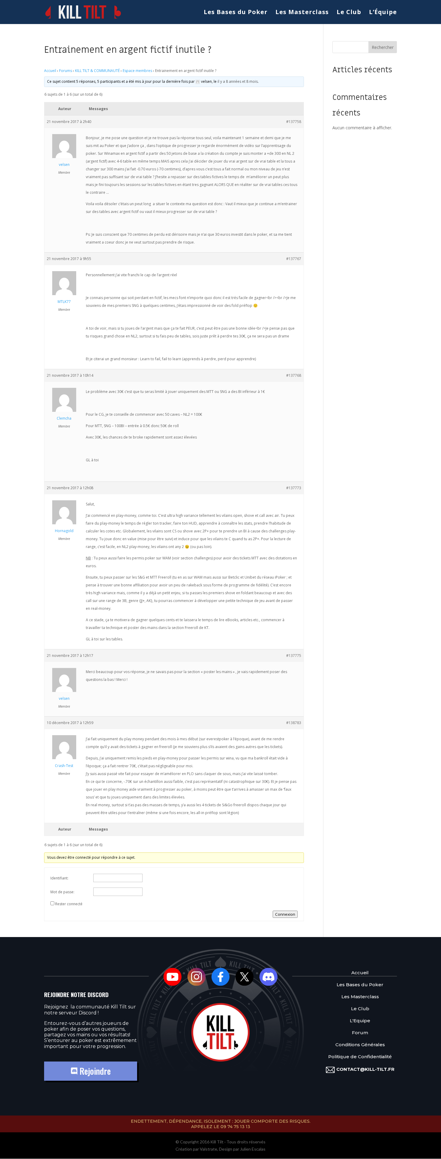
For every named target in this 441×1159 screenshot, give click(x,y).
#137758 (293, 121)
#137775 (293, 655)
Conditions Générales (360, 1044)
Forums (65, 70)
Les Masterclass (302, 13)
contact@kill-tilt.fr (365, 1069)
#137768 (293, 375)
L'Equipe (360, 1020)
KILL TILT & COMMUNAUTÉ (97, 70)
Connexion (285, 914)
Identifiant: (59, 878)
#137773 (293, 487)
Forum (360, 1032)
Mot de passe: (62, 891)
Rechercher (383, 47)
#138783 (293, 722)
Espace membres (137, 70)
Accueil (50, 70)
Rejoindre (94, 1071)
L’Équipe (383, 13)
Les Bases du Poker (236, 13)
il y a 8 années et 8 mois (238, 81)
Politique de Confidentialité (360, 1056)
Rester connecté (68, 903)
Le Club (349, 13)
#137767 (293, 258)
